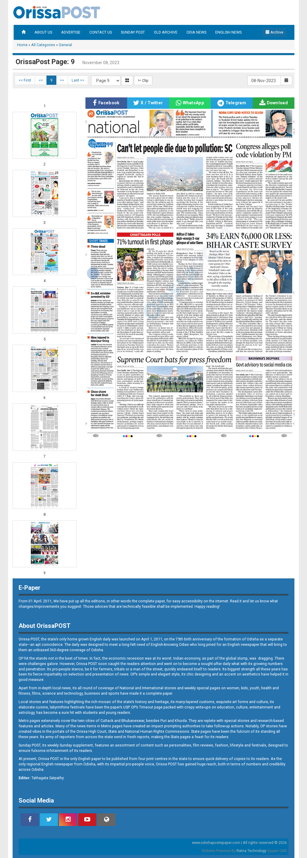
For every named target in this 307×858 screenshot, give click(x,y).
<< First (25, 80)
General (65, 45)
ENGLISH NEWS (228, 32)
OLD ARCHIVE (165, 32)
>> (62, 80)
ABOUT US (43, 32)
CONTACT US (100, 32)
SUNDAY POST (133, 32)
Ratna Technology (252, 851)
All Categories (43, 45)
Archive (276, 32)
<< (41, 80)
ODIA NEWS (196, 32)
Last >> (78, 80)
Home (22, 45)
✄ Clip (143, 80)
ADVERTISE (70, 32)
